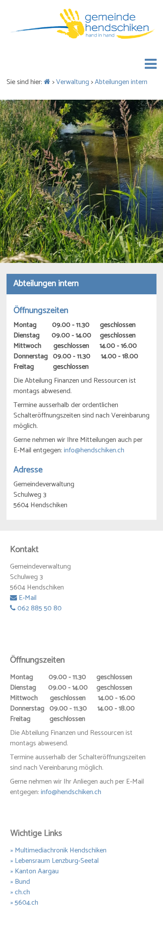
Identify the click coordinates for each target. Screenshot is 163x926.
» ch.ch (20, 892)
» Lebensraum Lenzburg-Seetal (54, 861)
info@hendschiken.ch (94, 450)
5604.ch (26, 903)
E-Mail (27, 598)
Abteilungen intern (121, 82)
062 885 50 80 (39, 608)
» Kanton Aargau (34, 871)
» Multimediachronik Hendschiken (58, 850)
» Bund (20, 882)
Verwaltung (72, 82)
